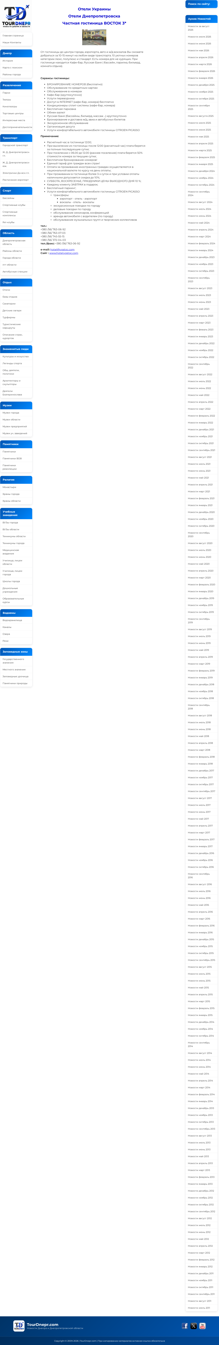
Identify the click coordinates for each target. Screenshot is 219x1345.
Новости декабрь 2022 (201, 343)
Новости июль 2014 (199, 1060)
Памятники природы (15, 683)
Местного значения (14, 669)
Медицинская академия (11, 552)
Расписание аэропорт (16, 179)
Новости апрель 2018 (200, 743)
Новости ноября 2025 (200, 91)
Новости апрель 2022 (200, 402)
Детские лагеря (12, 310)
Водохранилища (12, 620)
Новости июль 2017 (199, 805)
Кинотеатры (10, 106)
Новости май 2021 (198, 477)
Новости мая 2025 (198, 136)
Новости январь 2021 (200, 505)
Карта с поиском (12, 67)
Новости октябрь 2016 (201, 867)
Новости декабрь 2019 (201, 598)
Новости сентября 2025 (199, 107)
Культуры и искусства (16, 356)
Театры (7, 99)
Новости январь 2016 (200, 932)
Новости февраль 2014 (201, 1094)
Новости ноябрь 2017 (200, 777)
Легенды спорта (12, 363)
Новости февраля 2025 (201, 157)
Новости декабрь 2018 (201, 684)
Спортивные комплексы (10, 213)
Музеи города (11, 412)
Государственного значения (13, 661)
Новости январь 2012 (200, 1266)
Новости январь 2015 (200, 1015)
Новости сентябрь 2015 (201, 960)
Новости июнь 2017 (199, 811)
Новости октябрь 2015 (201, 953)
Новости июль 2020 (199, 550)
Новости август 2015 (200, 966)
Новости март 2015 (199, 1001)
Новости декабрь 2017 (201, 770)
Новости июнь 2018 (199, 729)
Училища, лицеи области (12, 562)
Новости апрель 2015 (200, 994)
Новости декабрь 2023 (201, 257)
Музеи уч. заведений (15, 433)
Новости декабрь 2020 (201, 512)
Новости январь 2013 (200, 1183)
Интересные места (14, 120)
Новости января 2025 (200, 164)
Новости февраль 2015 (201, 1008)
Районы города (12, 74)
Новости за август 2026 (198, 28)
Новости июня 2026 (199, 43)
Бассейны (8, 198)
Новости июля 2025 (199, 122)
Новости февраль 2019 (201, 670)
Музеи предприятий (15, 426)
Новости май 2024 (199, 222)
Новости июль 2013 (199, 1142)
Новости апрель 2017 (200, 825)
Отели (6, 289)
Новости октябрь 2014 (201, 1035)
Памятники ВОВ (12, 458)
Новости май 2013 (198, 1156)
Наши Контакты (12, 42)
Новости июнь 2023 (199, 302)
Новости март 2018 (199, 749)
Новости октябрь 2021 (201, 443)
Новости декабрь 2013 (201, 1108)
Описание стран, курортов (12, 336)
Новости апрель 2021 (200, 484)
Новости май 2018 (198, 736)
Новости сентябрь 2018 (199, 707)
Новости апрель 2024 (200, 229)
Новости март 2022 (199, 408)
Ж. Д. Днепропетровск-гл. (16, 154)
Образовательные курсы (13, 600)
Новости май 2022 (198, 395)
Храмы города (11, 494)
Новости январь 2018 (200, 763)
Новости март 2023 (199, 322)
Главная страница (13, 35)
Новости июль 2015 (199, 973)
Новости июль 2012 (199, 1225)
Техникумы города (13, 543)
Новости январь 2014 (200, 1101)
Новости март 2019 (199, 663)
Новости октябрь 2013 (201, 1121)
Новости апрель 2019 (200, 656)
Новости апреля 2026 (200, 57)
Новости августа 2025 (201, 115)
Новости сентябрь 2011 (201, 1294)
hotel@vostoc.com (62, 249)
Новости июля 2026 (199, 36)
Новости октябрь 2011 (200, 1287)
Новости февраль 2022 (201, 415)
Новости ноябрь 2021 (200, 436)
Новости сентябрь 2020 (199, 534)
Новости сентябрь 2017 (201, 791)
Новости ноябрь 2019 (200, 605)
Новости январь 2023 (200, 336)
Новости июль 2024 (199, 209)
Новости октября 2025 (201, 98)
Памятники (9, 451)
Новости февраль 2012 (201, 1259)
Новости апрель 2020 (200, 570)
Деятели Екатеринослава (12, 393)
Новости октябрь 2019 (201, 612)
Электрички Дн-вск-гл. (16, 173)
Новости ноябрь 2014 (200, 1028)
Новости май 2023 (198, 308)
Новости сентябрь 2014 (199, 1044)
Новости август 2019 (200, 629)
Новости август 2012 (200, 1218)
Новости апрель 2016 (200, 911)
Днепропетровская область (14, 242)
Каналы (7, 627)
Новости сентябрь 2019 (199, 620)
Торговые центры (13, 113)
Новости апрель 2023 (200, 315)
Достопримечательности (17, 127)
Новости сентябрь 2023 (199, 279)
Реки (5, 640)
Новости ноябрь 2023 (200, 264)
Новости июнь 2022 (199, 388)
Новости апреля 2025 (200, 143)
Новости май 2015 (198, 987)
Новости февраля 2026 (201, 71)
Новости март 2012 (199, 1252)
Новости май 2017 (198, 818)
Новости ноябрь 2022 (200, 350)
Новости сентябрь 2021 (201, 450)
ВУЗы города (10, 522)
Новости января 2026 (200, 78)
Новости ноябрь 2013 (200, 1115)
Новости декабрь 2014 (201, 1022)
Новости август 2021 (200, 457)
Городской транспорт (15, 145)
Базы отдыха (10, 296)
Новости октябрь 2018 (201, 698)
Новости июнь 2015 (199, 980)
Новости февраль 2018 (201, 756)
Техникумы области (14, 536)
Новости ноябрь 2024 (200, 177)
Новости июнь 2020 (199, 557)
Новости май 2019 (198, 650)
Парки (6, 92)
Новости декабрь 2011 (201, 1273)
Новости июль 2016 (199, 891)
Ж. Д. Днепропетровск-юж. (16, 164)
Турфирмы (9, 317)
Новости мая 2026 (198, 50)
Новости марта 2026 (200, 64)
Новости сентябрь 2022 (199, 366)
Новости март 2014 (199, 1087)
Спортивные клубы (14, 205)
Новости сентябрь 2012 (201, 1211)
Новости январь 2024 (200, 250)
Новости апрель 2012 (200, 1245)
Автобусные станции (15, 271)
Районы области (12, 250)
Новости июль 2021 (199, 463)
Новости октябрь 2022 (201, 357)
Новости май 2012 (198, 1239)
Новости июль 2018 (199, 722)
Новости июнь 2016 (199, 898)
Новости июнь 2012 (199, 1232)
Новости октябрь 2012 (201, 1204)
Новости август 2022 (200, 374)
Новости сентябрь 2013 (201, 1128)
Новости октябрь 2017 (201, 784)
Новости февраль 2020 (201, 584)
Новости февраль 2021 (201, 498)
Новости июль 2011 (199, 1307)
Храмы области (12, 500)
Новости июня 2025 (199, 129)
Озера (6, 634)
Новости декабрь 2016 (201, 853)
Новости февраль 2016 (201, 925)
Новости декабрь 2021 (201, 429)
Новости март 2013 (199, 1170)
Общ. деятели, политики (11, 372)
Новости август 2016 (200, 884)
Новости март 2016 (199, 918)
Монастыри (9, 487)
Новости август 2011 (199, 1301)
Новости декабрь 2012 (201, 1190)
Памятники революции (10, 467)
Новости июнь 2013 (199, 1149)
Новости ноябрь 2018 (200, 691)
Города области (12, 257)
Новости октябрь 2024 (201, 184)
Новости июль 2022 (199, 381)
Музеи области (11, 419)
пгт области (10, 264)
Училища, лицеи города (12, 572)
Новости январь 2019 (200, 677)
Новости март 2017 (199, 832)
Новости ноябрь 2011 (200, 1280)
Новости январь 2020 (200, 591)
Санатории (9, 303)
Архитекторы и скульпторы (12, 382)
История (8, 60)
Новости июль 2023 (199, 295)
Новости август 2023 (200, 288)
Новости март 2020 (199, 577)
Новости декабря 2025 (201, 84)
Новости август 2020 (200, 543)
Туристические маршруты (12, 326)
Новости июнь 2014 (199, 1066)
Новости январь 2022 (200, 422)
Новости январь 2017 (200, 846)
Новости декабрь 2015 (201, 939)
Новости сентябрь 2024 (199, 193)
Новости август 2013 (200, 1135)
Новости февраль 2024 (201, 243)
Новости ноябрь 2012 (200, 1197)
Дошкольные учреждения (10, 590)
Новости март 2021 (199, 491)
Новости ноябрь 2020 (200, 519)
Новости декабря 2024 (201, 171)
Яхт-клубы (8, 222)
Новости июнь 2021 (199, 470)
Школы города (11, 581)
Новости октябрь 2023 (201, 271)
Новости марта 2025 (200, 150)
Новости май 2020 (199, 563)
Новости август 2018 (200, 715)
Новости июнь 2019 (199, 643)
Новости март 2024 (199, 236)
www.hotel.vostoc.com (63, 253)
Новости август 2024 (200, 202)
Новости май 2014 (198, 1073)
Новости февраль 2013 (201, 1177)
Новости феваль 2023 (200, 329)
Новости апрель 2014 (200, 1080)
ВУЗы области (11, 529)
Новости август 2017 (200, 798)
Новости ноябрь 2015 (200, 946)
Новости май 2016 (198, 904)
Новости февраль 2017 (201, 839)
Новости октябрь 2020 (201, 525)
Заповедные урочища (15, 676)
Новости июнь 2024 (199, 215)
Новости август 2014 (200, 1053)
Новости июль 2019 (199, 636)
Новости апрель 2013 (200, 1163)
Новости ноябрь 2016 (200, 860)
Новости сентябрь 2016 (199, 875)
